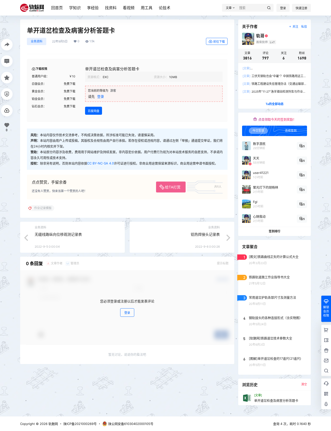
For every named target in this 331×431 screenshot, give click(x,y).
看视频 (128, 7)
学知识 (75, 7)
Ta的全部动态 (275, 104)
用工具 (146, 7)
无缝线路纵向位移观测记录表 (58, 234)
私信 (304, 26)
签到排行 (274, 231)
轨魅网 (52, 424)
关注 (295, 26)
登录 (283, 8)
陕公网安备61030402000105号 (130, 424)
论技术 (164, 7)
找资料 (111, 7)
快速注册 (301, 8)
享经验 (93, 7)
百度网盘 (93, 111)
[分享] (7, 44)
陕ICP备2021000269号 (80, 424)
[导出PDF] (7, 110)
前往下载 (219, 41)
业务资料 (36, 41)
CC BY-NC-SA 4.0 (100, 163)
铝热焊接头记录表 (205, 234)
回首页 (57, 7)
